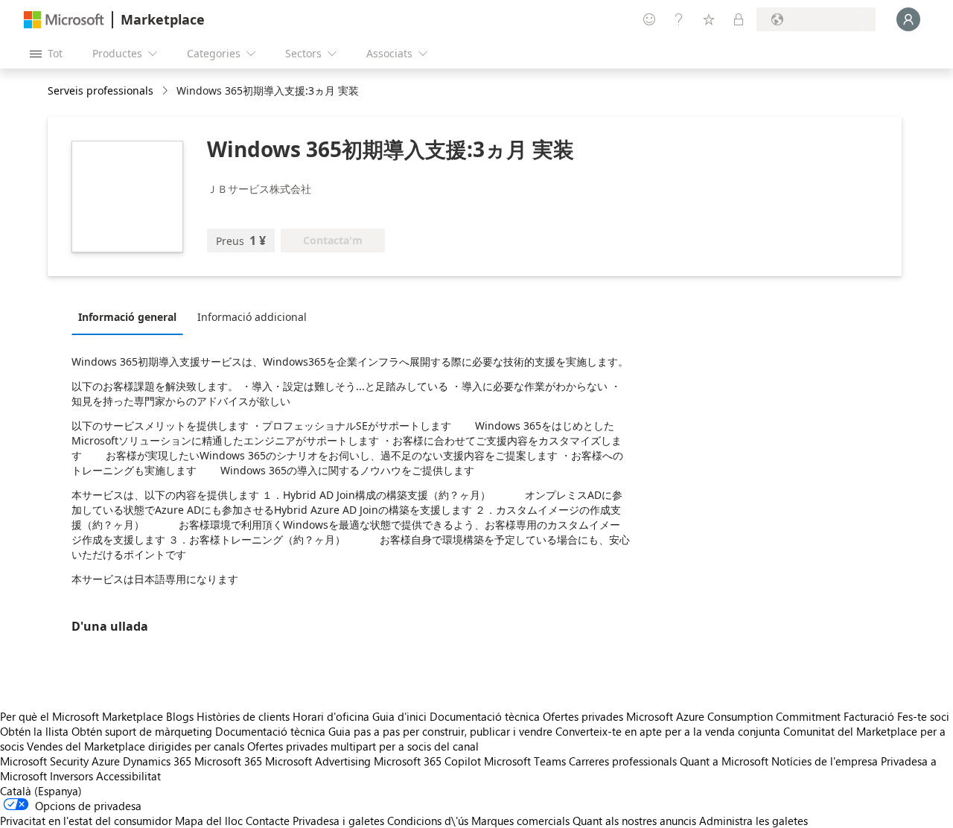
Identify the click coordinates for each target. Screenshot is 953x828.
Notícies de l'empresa (824, 761)
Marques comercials (520, 820)
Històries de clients (243, 716)
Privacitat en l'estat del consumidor (86, 820)
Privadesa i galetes (338, 820)
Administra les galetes (753, 820)
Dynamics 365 (157, 761)
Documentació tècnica (485, 716)
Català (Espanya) (41, 790)
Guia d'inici (399, 716)
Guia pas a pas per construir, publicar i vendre (440, 731)
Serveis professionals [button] (100, 90)
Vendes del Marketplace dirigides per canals (135, 746)
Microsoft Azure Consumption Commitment (735, 716)
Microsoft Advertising (318, 761)
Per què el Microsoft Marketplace (81, 716)
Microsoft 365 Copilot (427, 761)
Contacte (268, 820)
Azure (106, 761)
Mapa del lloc (209, 820)
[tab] (131, 316)
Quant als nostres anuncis (634, 820)
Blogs (180, 716)
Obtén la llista (34, 731)
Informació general (127, 317)
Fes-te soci (923, 716)
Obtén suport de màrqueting (141, 731)
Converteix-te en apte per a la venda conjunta (667, 731)
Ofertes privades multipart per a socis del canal (363, 746)
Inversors (71, 775)
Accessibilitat (128, 775)
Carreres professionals (623, 761)
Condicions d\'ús (427, 820)
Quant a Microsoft (724, 761)
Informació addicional (252, 317)
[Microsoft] (64, 19)
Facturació (869, 716)
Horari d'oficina (331, 716)
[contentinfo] (166, 91)
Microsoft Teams (525, 761)
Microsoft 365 (228, 761)
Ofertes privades (583, 716)
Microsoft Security (44, 761)
